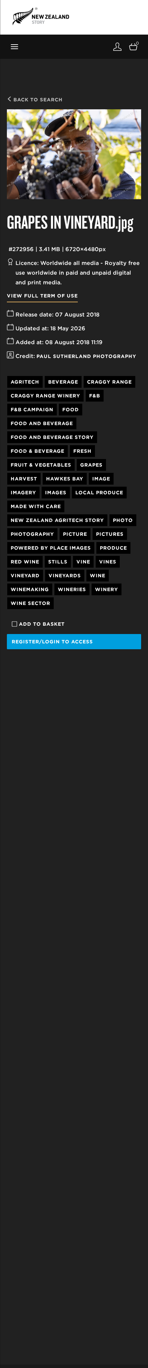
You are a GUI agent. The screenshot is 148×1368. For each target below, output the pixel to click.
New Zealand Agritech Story (57, 520)
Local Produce (99, 492)
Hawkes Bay (64, 478)
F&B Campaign (32, 409)
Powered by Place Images (51, 548)
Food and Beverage (42, 423)
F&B (94, 395)
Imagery (23, 492)
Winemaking (30, 589)
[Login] (117, 46)
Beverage (63, 382)
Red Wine (25, 561)
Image (101, 478)
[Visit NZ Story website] (40, 16)
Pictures (110, 534)
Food (70, 409)
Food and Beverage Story (52, 437)
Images (55, 492)
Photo (123, 520)
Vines (107, 561)
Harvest (24, 478)
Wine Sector (30, 603)
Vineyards (65, 575)
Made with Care (36, 506)
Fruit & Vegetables (41, 465)
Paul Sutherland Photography (86, 356)
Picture (75, 534)
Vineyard (25, 575)
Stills (57, 561)
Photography (32, 534)
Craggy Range (109, 382)
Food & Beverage (37, 451)
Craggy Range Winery (45, 395)
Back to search (37, 99)
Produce (113, 548)
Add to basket (42, 624)
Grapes (91, 465)
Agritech (25, 382)
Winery (106, 589)
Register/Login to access (52, 641)
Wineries (72, 589)
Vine (83, 561)
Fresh (82, 451)
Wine (97, 575)
